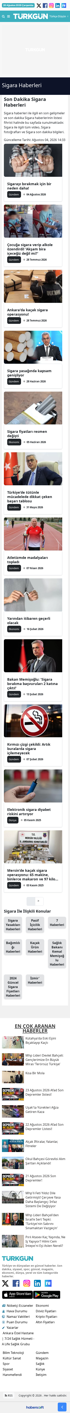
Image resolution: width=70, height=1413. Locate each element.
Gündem (42, 1353)
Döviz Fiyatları (46, 1311)
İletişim (41, 1375)
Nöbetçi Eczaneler (20, 1305)
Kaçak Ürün (35, 947)
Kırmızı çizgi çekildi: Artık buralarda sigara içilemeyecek (28, 748)
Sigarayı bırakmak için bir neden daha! (29, 186)
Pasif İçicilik (35, 924)
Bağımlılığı (13, 947)
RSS (10, 1395)
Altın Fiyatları (45, 1322)
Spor (6, 1364)
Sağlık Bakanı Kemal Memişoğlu (57, 954)
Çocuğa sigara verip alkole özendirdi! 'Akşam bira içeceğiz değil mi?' (30, 249)
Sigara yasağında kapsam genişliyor (29, 373)
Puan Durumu (17, 1322)
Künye (40, 1369)
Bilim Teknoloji (13, 1353)
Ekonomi (42, 1305)
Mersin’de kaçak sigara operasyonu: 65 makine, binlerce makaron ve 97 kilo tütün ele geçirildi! (31, 874)
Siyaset (8, 1369)
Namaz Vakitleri (18, 1316)
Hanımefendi (12, 1375)
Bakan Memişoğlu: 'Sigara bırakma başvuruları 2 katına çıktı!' (32, 683)
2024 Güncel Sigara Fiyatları (13, 987)
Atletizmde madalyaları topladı (27, 559)
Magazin (42, 1358)
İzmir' (35, 980)
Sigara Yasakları (13, 924)
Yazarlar (12, 1327)
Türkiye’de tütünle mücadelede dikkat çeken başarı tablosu (29, 496)
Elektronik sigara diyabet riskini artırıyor (29, 811)
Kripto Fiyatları (46, 1316)
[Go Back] (62, 1407)
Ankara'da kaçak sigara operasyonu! (27, 312)
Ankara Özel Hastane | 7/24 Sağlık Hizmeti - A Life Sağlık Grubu (18, 1338)
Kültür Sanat (12, 1358)
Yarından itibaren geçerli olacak (28, 620)
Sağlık (40, 1364)
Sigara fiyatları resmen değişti (27, 433)
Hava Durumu (17, 1311)
